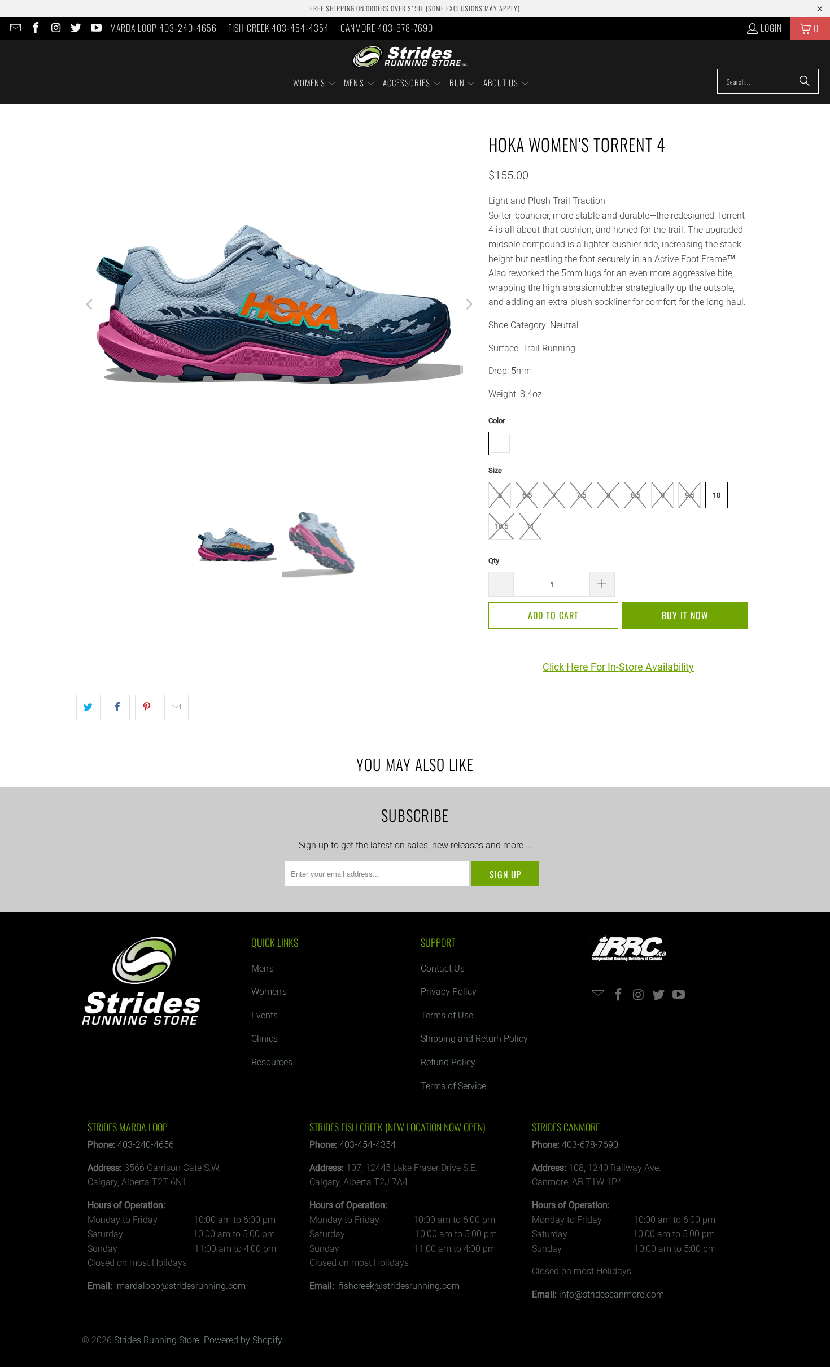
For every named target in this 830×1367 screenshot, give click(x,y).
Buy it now (685, 615)
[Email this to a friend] (176, 708)
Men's (262, 968)
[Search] (804, 81)
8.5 (635, 495)
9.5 (689, 495)
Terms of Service (453, 1086)
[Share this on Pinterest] (147, 708)
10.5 (501, 526)
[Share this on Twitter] (88, 708)
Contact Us (443, 968)
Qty (493, 560)
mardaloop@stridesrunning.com (181, 1286)
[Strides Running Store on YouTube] (95, 28)
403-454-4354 (367, 1144)
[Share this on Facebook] (118, 708)
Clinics (264, 1038)
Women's (269, 991)
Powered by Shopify (243, 1340)
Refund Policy (448, 1062)
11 (530, 526)
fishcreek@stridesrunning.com (399, 1286)
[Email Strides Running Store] (14, 28)
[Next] (469, 304)
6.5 (527, 495)
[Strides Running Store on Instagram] (55, 28)
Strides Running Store (156, 1340)
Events (264, 1015)
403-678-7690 (590, 1144)
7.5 (581, 495)
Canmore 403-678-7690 (386, 27)
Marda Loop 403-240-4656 (163, 27)
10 (716, 495)
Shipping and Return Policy (474, 1038)
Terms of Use (447, 1015)
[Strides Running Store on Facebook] (35, 28)
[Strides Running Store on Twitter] (75, 28)
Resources (271, 1062)
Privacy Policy (449, 991)
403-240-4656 (145, 1144)
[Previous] (90, 304)
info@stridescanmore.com (611, 1294)
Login (771, 27)
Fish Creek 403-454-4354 (278, 27)
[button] (315, 83)
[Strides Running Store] (410, 57)
